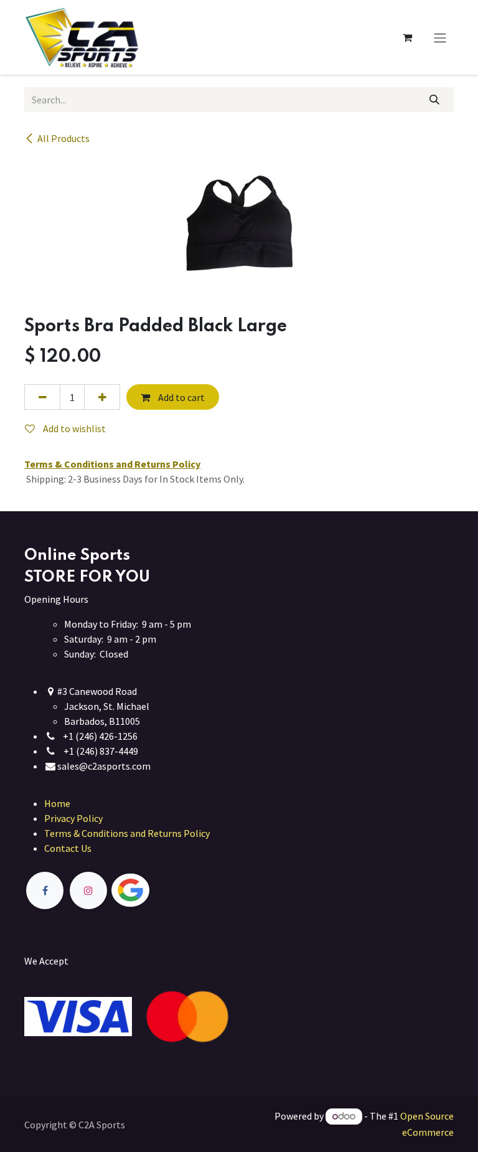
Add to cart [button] (180, 397)
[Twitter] (159, 890)
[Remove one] (42, 396)
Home (57, 803)
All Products (63, 138)
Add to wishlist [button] (73, 428)
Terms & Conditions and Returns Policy (127, 833)
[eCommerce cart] (407, 37)
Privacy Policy (73, 818)
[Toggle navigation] (440, 37)
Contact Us (67, 848)
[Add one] (102, 396)
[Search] (435, 99)
